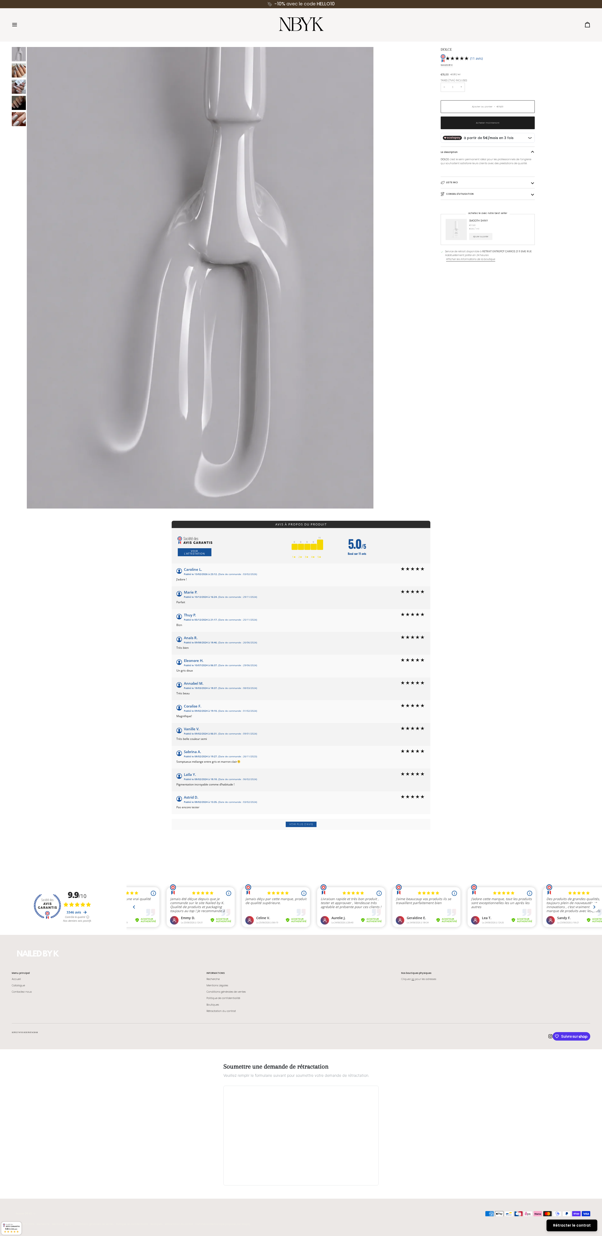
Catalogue (18, 985)
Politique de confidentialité (223, 998)
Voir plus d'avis (301, 824)
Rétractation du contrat (221, 1011)
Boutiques (212, 1005)
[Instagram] (550, 1036)
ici (413, 979)
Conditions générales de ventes (226, 992)
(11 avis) (476, 58)
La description (449, 152)
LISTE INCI (452, 182)
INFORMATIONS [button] (215, 973)
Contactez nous (22, 992)
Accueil (16, 979)
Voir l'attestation (194, 552)
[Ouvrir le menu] (19, 24)
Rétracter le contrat (572, 1225)
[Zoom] (200, 278)
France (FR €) (24, 1213)
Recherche (213, 979)
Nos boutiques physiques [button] (416, 973)
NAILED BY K (447, 65)
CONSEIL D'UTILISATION (460, 193)
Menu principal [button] (21, 973)
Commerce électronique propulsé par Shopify (223, 1224)
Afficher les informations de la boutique (470, 259)
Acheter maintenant (487, 122)
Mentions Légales (217, 985)
